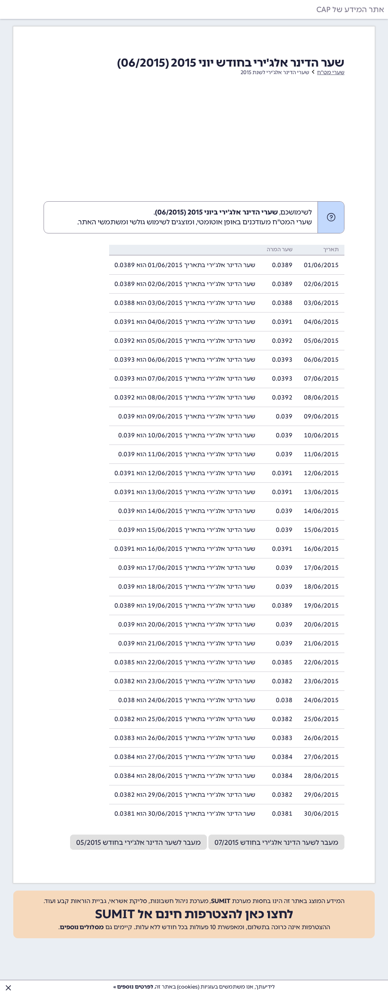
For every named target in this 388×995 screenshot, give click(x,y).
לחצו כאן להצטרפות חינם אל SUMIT (194, 914)
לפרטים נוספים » (133, 987)
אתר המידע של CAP (350, 9)
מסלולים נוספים (82, 927)
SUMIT (220, 901)
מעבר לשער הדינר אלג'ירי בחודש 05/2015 (138, 842)
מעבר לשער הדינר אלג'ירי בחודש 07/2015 (276, 842)
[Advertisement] (194, 144)
